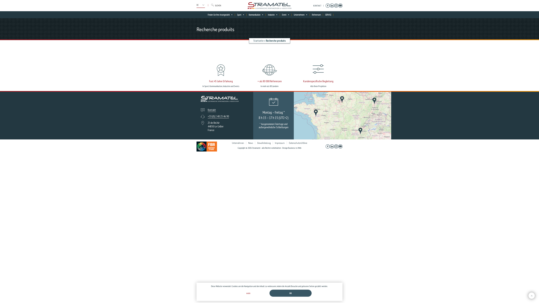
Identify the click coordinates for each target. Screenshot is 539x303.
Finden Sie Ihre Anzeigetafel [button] (219, 14)
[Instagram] (336, 6)
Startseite (258, 41)
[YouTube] (340, 6)
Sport (239, 14)
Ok (290, 293)
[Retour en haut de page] (531, 295)
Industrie (271, 14)
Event (284, 14)
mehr (248, 293)
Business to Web (294, 147)
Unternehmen (299, 14)
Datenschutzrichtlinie (298, 143)
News (250, 143)
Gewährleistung (264, 143)
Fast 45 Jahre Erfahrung (221, 81)
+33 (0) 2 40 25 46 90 (218, 116)
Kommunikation (254, 14)
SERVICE (328, 14)
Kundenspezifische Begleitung (318, 81)
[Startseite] (269, 5)
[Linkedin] (332, 6)
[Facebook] (328, 6)
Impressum (280, 143)
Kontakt (317, 5)
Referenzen (316, 14)
